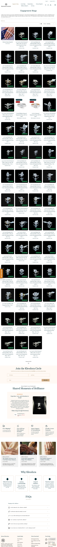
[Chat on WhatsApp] (54, 544)
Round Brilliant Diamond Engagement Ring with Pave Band (21, 115)
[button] (1, 273)
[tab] (25, 467)
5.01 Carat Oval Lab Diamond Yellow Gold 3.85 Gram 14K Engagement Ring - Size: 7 (21, 210)
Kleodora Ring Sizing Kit (8, 42)
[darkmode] (54, 5)
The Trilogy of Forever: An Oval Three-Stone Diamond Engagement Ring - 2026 (9, 506)
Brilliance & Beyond (24, 5)
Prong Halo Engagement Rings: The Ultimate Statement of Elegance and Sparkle (28, 506)
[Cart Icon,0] (50, 5)
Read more (3, 20)
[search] (45, 5)
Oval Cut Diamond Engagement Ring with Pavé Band (35, 115)
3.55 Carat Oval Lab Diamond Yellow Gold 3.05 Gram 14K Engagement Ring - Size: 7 (8, 162)
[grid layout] (41, 23)
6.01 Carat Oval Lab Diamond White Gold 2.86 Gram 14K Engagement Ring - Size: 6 (21, 258)
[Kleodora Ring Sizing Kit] (7, 33)
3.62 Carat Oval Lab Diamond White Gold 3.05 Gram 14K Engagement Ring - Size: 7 (49, 67)
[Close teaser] (3, 268)
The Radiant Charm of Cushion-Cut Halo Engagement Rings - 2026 (46, 506)
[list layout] (40, 23)
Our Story (32, 5)
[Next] (28, 411)
